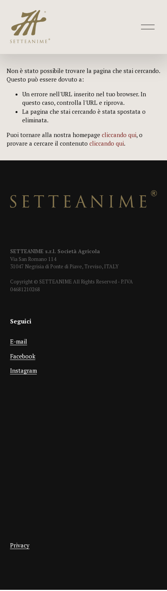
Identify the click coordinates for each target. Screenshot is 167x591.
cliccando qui (119, 135)
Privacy (20, 545)
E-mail (18, 341)
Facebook (22, 356)
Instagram (23, 370)
